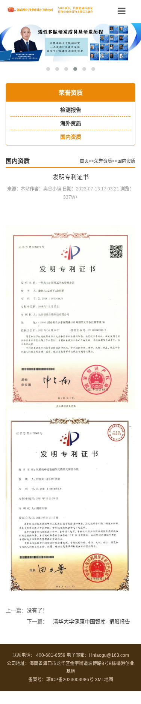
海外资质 (70, 123)
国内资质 (70, 137)
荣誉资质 (103, 161)
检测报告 (70, 110)
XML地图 (104, 679)
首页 (84, 161)
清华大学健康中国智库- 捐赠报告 (91, 622)
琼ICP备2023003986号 (70, 679)
